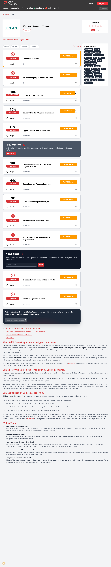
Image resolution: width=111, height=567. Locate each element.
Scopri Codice (67, 93)
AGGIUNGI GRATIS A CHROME (15, 320)
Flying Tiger (88, 58)
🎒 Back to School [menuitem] (52, 8)
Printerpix (96, 71)
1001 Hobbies (88, 49)
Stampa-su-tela (89, 77)
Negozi (5, 8)
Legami (99, 60)
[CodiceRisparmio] (4, 14)
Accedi (92, 3)
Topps (86, 80)
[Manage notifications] (3, 563)
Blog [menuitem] (31, 8)
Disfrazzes (96, 55)
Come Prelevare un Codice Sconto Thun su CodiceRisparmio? (25, 332)
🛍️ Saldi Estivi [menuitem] (39, 8)
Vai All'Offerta (68, 56)
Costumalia (88, 55)
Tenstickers (98, 77)
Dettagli (11, 64)
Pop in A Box (88, 71)
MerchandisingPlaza (90, 63)
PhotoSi (87, 69)
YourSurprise (88, 82)
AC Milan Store (89, 52)
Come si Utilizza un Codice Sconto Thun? (19, 335)
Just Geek (92, 60)
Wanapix (101, 80)
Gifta (95, 58)
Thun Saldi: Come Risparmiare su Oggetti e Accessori (23, 328)
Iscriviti (41, 264)
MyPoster (97, 66)
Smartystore (98, 74)
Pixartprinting (95, 69)
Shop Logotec (88, 74)
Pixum (103, 69)
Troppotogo (94, 80)
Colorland (97, 52)
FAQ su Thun (10, 338)
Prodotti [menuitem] (25, 8)
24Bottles (97, 49)
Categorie (15, 8)
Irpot (86, 60)
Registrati (102, 3)
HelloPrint (101, 58)
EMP (102, 55)
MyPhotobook (88, 66)
